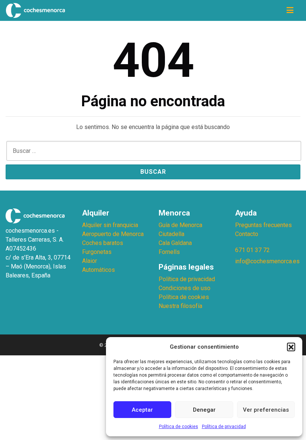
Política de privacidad (224, 426)
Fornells (169, 251)
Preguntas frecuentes (263, 225)
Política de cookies (178, 426)
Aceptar (142, 409)
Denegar (204, 409)
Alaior (89, 260)
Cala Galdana (175, 242)
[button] (291, 347)
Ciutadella (171, 234)
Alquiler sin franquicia (110, 225)
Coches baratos (102, 242)
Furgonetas (97, 251)
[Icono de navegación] (290, 10)
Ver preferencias (266, 409)
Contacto (246, 234)
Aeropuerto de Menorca (113, 234)
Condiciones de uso (184, 288)
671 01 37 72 (252, 250)
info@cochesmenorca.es (267, 261)
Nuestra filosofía (180, 305)
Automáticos (98, 269)
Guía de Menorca (180, 225)
